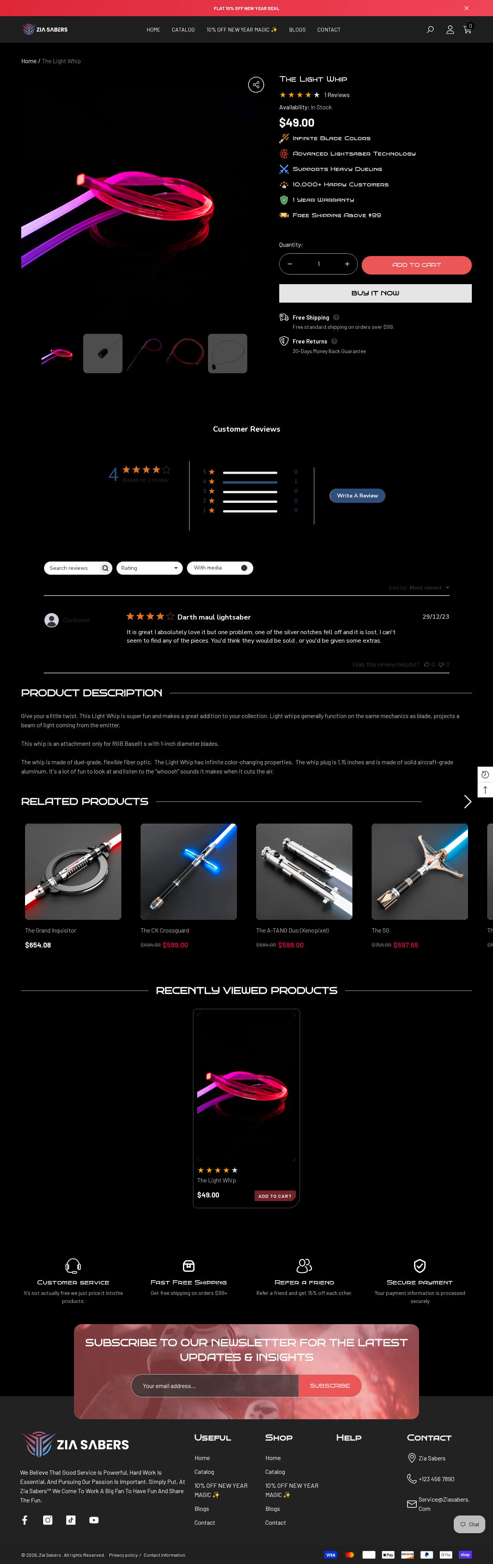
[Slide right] (468, 801)
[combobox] (149, 568)
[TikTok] (70, 1520)
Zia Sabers (50, 1554)
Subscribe (330, 1386)
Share (256, 84)
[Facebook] (24, 1520)
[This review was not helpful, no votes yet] (441, 664)
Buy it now (375, 293)
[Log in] (450, 29)
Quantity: (291, 244)
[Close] (466, 8)
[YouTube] (94, 1520)
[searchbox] (71, 568)
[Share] (256, 84)
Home (29, 60)
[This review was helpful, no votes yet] (426, 664)
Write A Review (357, 495)
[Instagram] (47, 1520)
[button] (183, 29)
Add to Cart (416, 265)
